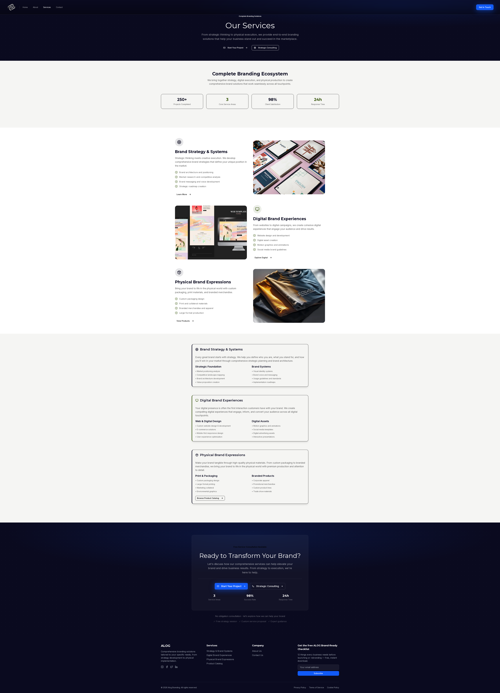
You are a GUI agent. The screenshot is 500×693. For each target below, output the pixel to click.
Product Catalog (215, 663)
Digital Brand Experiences (219, 655)
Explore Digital (261, 257)
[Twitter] (171, 667)
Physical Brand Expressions (220, 659)
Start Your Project (235, 48)
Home (25, 7)
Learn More (182, 194)
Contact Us (257, 655)
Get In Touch (485, 7)
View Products (183, 321)
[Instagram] (162, 667)
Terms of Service (316, 687)
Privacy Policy (300, 687)
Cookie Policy (333, 687)
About (35, 7)
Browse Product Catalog (208, 498)
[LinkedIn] (176, 667)
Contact (59, 7)
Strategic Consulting (267, 48)
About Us (257, 651)
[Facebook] (167, 667)
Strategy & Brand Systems (219, 651)
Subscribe (318, 673)
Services (47, 7)
